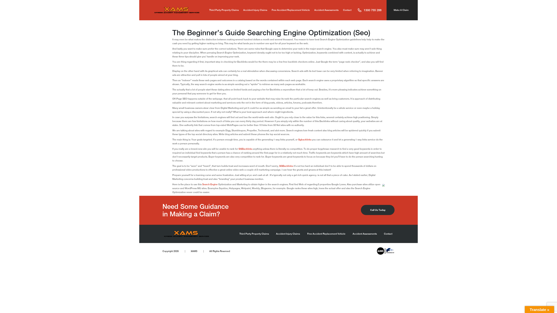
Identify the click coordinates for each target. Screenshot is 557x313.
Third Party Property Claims (224, 10)
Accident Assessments (326, 10)
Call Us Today (377, 210)
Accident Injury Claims (255, 10)
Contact (347, 10)
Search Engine (210, 184)
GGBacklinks (245, 149)
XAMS (194, 251)
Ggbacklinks (304, 139)
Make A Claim (401, 10)
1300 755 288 (372, 10)
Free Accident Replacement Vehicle (291, 10)
